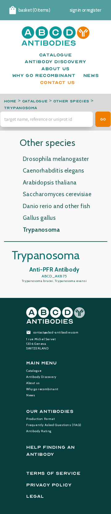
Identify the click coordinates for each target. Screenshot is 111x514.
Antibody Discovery (41, 377)
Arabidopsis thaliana (50, 182)
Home (10, 101)
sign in (75, 10)
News (30, 395)
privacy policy (49, 485)
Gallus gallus (39, 217)
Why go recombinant (42, 389)
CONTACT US (57, 82)
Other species (71, 101)
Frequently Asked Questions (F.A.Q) (53, 425)
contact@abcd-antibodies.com (56, 332)
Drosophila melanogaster (56, 158)
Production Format (40, 419)
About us (33, 383)
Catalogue (34, 101)
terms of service (53, 473)
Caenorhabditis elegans (53, 170)
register (94, 10)
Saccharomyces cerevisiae (57, 194)
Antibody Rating (38, 431)
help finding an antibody (50, 451)
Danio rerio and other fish (56, 206)
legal (35, 496)
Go (103, 119)
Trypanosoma (21, 108)
